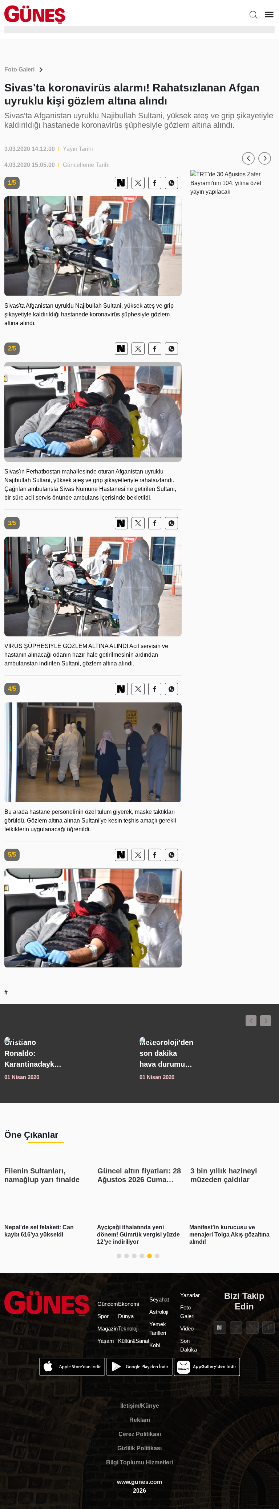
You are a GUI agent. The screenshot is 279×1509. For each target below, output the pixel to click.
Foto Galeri (19, 69)
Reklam (139, 1420)
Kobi (154, 1345)
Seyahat (159, 1299)
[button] (248, 158)
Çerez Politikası (139, 1434)
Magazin (107, 1328)
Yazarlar (190, 1295)
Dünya (126, 1316)
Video (187, 1328)
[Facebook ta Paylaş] (155, 183)
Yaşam (105, 1341)
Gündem (107, 1304)
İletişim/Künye (139, 1406)
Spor (103, 1316)
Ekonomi (128, 1304)
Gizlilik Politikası (139, 1448)
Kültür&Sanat (133, 1341)
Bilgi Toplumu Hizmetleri (139, 1462)
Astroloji (158, 1312)
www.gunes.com (139, 1482)
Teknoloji (128, 1328)
